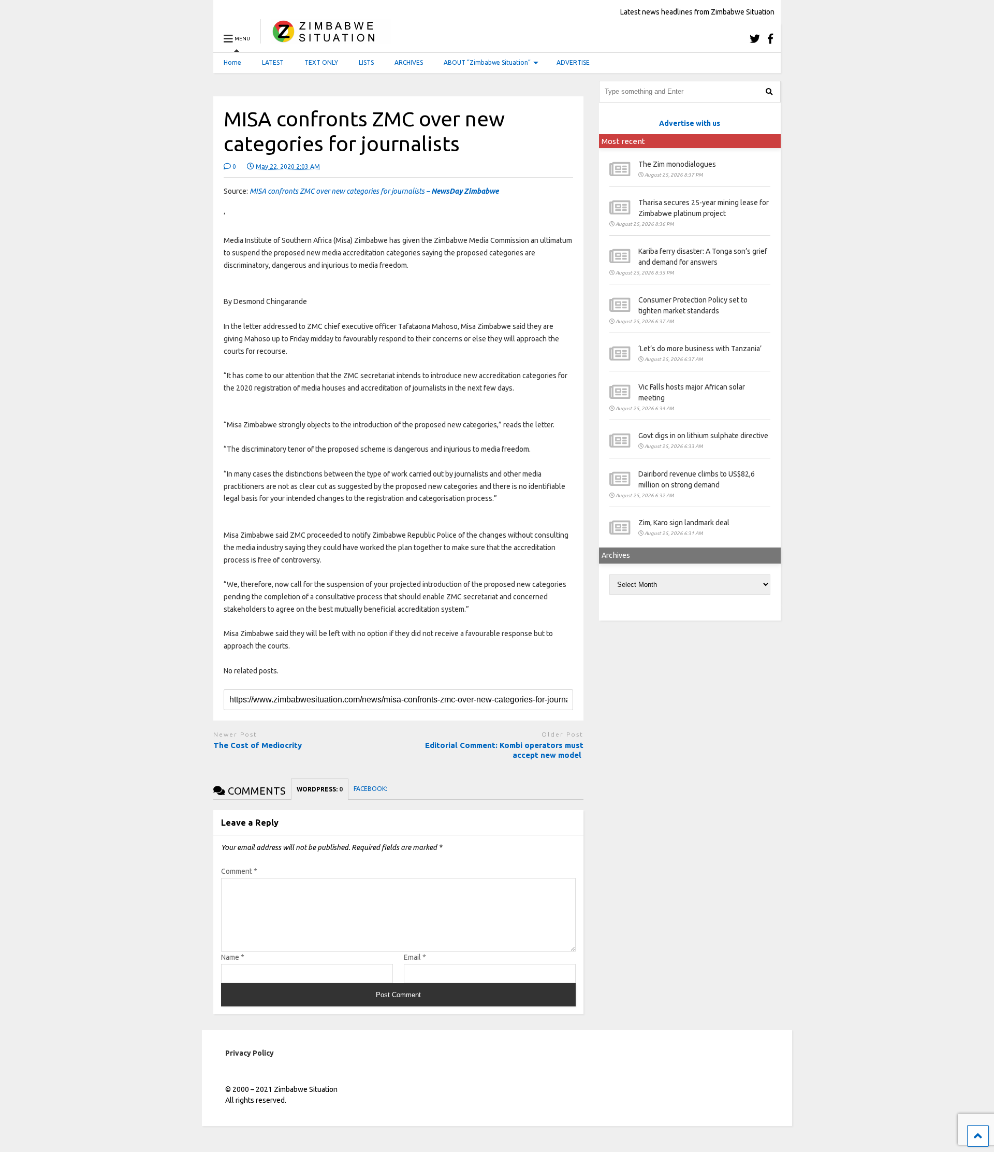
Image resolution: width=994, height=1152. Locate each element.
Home (232, 62)
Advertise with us (689, 123)
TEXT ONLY (321, 62)
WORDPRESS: (320, 789)
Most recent (623, 141)
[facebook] (770, 38)
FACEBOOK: (371, 788)
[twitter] (755, 38)
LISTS (366, 62)
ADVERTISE (573, 62)
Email (415, 957)
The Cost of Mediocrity (257, 745)
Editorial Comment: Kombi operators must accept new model (504, 750)
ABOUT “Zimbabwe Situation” (487, 62)
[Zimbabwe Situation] (325, 38)
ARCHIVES (408, 62)
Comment (239, 871)
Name (232, 957)
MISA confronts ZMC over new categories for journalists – (374, 191)
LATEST (273, 62)
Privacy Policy (249, 1053)
